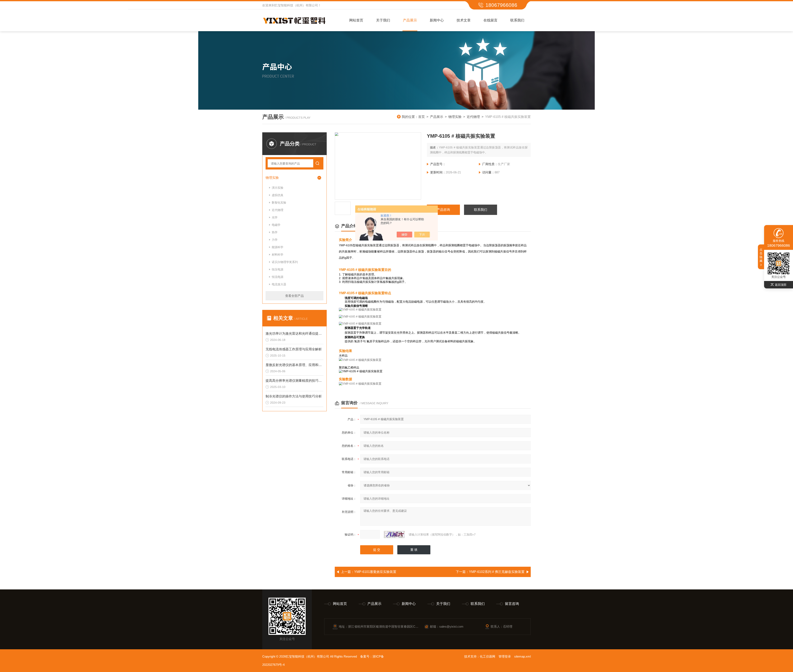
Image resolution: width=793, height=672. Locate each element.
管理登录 (505, 656)
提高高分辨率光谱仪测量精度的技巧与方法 (294, 380)
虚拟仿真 (277, 195)
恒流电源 (277, 277)
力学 (275, 239)
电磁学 (276, 224)
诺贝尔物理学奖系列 (285, 262)
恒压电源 (277, 269)
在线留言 (490, 20)
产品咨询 (443, 209)
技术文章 (464, 20)
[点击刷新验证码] (394, 534)
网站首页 (356, 20)
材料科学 (277, 254)
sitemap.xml (522, 656)
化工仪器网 (487, 656)
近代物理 (473, 117)
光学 (275, 217)
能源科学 (277, 247)
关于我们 (383, 20)
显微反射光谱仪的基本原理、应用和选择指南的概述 (294, 365)
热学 (275, 232)
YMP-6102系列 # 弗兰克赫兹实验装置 (497, 572)
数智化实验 (279, 202)
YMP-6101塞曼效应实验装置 (375, 572)
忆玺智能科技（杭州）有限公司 (296, 5)
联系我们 (517, 20)
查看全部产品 (294, 295)
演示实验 (277, 187)
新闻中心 (437, 20)
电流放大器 (279, 284)
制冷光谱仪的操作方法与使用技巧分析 (294, 396)
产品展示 (410, 20)
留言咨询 (512, 604)
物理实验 (455, 117)
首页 (421, 117)
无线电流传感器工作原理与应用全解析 (294, 349)
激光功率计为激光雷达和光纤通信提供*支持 (294, 333)
